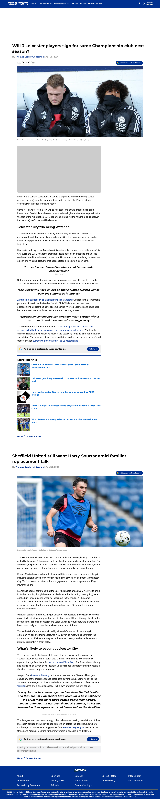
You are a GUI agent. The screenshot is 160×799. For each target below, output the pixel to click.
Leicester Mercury (40, 675)
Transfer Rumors (61, 4)
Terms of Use (81, 780)
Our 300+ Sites (109, 776)
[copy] (33, 62)
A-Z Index (55, 785)
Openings (55, 776)
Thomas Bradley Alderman (30, 57)
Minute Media (18, 792)
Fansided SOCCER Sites (91, 4)
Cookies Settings (83, 785)
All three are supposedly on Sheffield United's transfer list (45, 299)
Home (20, 436)
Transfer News (44, 4)
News (33, 4)
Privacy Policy (58, 780)
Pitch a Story (23, 780)
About (75, 4)
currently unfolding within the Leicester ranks (55, 340)
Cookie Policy (108, 780)
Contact (79, 776)
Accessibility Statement (29, 785)
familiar (21, 686)
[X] (144, 4)
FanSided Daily (133, 776)
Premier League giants (74, 727)
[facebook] (139, 4)
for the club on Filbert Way (61, 662)
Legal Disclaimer (134, 780)
